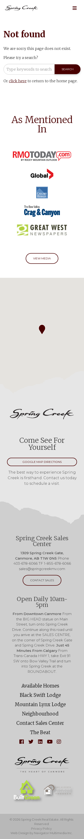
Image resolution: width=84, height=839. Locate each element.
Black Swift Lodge (40, 695)
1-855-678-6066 (57, 563)
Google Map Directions (42, 462)
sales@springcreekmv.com (42, 569)
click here (18, 81)
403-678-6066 (25, 563)
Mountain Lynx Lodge (40, 704)
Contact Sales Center (40, 723)
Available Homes (40, 686)
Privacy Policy (41, 828)
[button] (74, 8)
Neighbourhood (40, 714)
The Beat (40, 732)
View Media (42, 258)
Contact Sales (42, 580)
